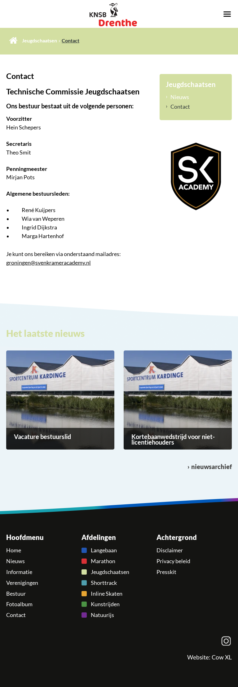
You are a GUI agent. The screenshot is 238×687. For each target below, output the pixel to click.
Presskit (166, 572)
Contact (180, 106)
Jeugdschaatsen (39, 40)
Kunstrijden (105, 604)
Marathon (103, 561)
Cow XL (222, 657)
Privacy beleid (173, 561)
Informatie (19, 572)
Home (13, 40)
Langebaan (104, 550)
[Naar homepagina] (119, 14)
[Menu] (227, 13)
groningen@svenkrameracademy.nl (48, 262)
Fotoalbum (19, 604)
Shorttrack (104, 583)
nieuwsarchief (211, 466)
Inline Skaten (106, 593)
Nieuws (179, 97)
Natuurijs (102, 615)
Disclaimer (169, 550)
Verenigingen (22, 583)
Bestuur (16, 593)
